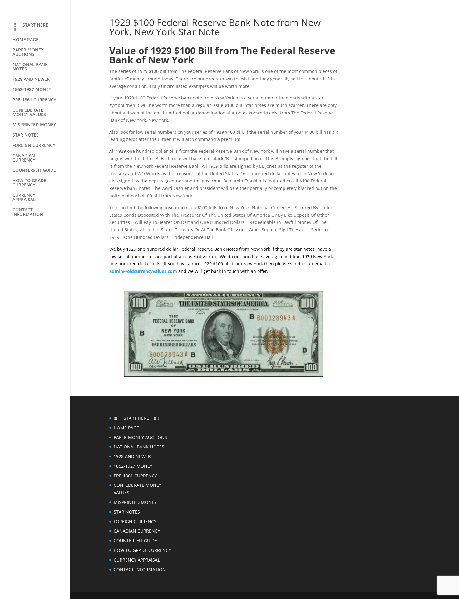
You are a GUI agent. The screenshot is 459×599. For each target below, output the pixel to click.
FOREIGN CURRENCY (33, 145)
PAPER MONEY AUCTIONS (27, 52)
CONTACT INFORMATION (27, 212)
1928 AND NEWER (31, 79)
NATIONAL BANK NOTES (30, 67)
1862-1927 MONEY (31, 89)
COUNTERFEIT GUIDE (34, 170)
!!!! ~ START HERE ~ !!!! (32, 27)
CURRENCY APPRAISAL (24, 197)
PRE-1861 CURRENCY (34, 100)
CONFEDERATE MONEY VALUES (29, 112)
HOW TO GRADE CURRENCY (29, 183)
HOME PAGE (25, 39)
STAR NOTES (25, 135)
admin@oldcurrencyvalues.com (143, 271)
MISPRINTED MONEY (34, 125)
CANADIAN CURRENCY (23, 158)
